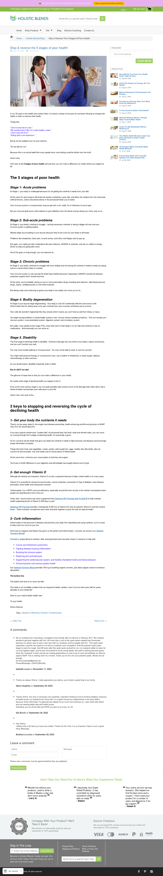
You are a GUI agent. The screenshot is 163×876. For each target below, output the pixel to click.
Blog (59, 30)
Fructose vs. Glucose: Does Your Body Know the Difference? (134, 102)
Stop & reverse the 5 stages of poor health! (39, 47)
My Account (139, 9)
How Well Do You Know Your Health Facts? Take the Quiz (133, 75)
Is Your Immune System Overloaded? (134, 110)
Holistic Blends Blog (35, 38)
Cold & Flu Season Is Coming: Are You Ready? (134, 84)
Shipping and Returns (71, 849)
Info (48, 30)
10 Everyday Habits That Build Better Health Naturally (133, 147)
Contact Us (89, 30)
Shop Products (32, 30)
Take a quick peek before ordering (109, 3)
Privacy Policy (67, 846)
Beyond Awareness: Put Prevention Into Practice (135, 93)
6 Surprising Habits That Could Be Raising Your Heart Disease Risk (132, 156)
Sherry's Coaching (72, 30)
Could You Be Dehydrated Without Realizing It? (132, 128)
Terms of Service (89, 846)
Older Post (17, 620)
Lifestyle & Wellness (30, 612)
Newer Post (99, 620)
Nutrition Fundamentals (51, 612)
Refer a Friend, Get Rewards (90, 850)
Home (19, 30)
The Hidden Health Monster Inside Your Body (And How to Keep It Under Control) (134, 138)
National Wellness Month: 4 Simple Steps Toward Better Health (133, 118)
